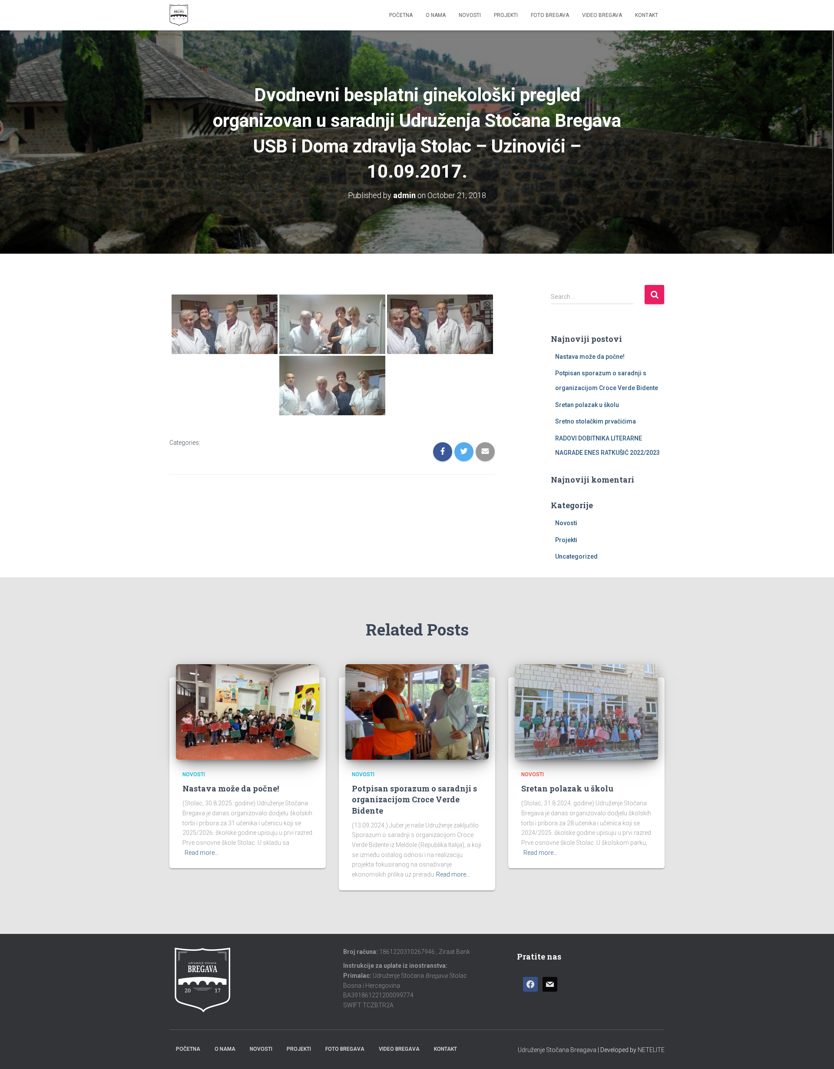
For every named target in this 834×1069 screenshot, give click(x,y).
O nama (436, 15)
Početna (401, 15)
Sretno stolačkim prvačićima (595, 421)
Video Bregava (602, 15)
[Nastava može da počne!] (247, 711)
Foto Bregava (550, 15)
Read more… (201, 852)
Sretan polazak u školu (587, 404)
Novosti (470, 15)
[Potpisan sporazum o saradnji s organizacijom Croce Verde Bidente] (417, 711)
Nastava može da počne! (590, 356)
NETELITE (651, 1049)
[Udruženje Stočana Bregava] (179, 15)
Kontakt (646, 15)
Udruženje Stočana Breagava (557, 1049)
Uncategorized (576, 556)
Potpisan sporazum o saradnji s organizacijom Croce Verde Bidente (414, 799)
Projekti (506, 15)
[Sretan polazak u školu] (586, 711)
